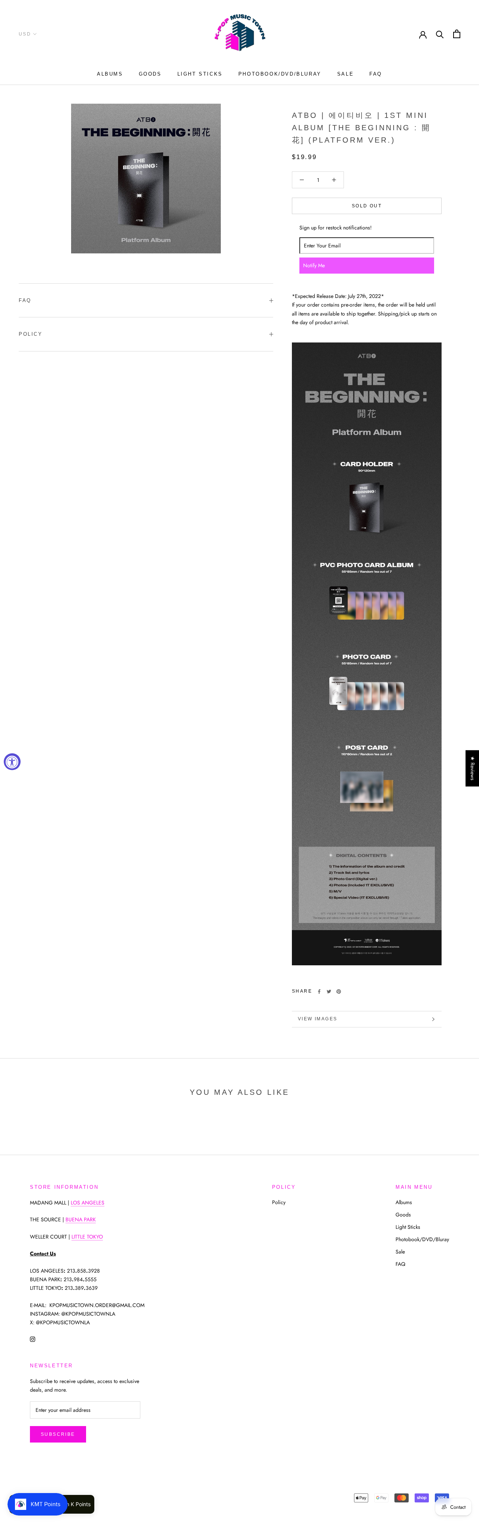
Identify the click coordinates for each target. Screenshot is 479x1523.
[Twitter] (329, 991)
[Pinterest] (338, 991)
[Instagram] (32, 1338)
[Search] (440, 34)
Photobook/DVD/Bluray (279, 74)
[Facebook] (319, 991)
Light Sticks (200, 74)
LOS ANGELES (87, 1202)
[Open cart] (456, 34)
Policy (31, 334)
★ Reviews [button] (472, 768)
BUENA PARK (80, 1219)
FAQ (375, 74)
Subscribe (58, 1434)
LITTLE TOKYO (87, 1236)
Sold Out (367, 205)
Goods (150, 74)
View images (317, 1018)
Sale (345, 74)
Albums (110, 74)
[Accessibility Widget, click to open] (12, 761)
